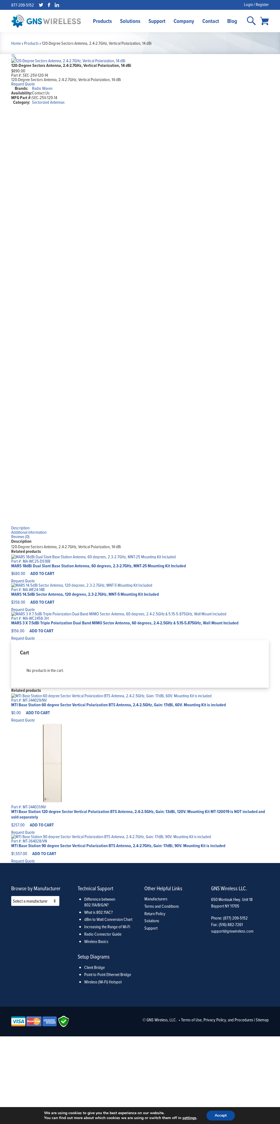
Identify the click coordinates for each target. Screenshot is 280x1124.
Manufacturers (155, 899)
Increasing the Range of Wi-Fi (107, 927)
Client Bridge (94, 967)
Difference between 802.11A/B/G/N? (99, 902)
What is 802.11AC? (98, 912)
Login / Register (256, 4)
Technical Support (95, 888)
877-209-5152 (22, 5)
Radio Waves (42, 88)
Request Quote (23, 84)
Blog (232, 21)
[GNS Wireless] (46, 21)
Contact (210, 21)
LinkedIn (57, 5)
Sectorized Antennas (48, 102)
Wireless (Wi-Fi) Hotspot (103, 982)
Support (156, 21)
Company (184, 21)
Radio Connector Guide (102, 934)
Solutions (130, 21)
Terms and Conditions (161, 906)
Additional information (28, 532)
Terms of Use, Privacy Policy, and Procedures (217, 1020)
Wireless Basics (96, 941)
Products (102, 21)
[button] (14, 56)
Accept (221, 1115)
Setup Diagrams (94, 956)
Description (20, 528)
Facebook (49, 5)
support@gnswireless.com (232, 931)
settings (189, 1118)
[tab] (140, 528)
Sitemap (262, 1020)
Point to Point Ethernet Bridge (107, 974)
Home (16, 43)
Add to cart (42, 573)
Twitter (41, 5)
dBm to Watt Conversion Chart (108, 919)
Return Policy (154, 914)
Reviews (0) (20, 536)
